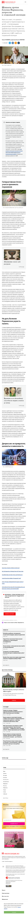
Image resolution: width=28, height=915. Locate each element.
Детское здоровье (5, 620)
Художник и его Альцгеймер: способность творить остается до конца (14, 400)
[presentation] (14, 820)
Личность (15, 620)
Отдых (4, 789)
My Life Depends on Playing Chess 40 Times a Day (12, 571)
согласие (13, 826)
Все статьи (5, 798)
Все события (6, 749)
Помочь (14, 700)
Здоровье (11, 620)
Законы (4, 773)
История (5, 775)
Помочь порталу (9, 613)
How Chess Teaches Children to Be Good (10, 567)
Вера (4, 771)
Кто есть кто (5, 779)
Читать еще (21, 266)
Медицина (5, 783)
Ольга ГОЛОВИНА (6, 39)
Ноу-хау (5, 785)
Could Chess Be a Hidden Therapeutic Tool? (11, 578)
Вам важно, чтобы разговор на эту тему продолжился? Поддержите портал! (14, 596)
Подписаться (14, 823)
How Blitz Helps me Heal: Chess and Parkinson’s (12, 574)
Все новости (6, 665)
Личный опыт (6, 781)
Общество (5, 787)
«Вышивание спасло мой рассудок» (12, 263)
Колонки (5, 777)
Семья (4, 791)
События (5, 794)
